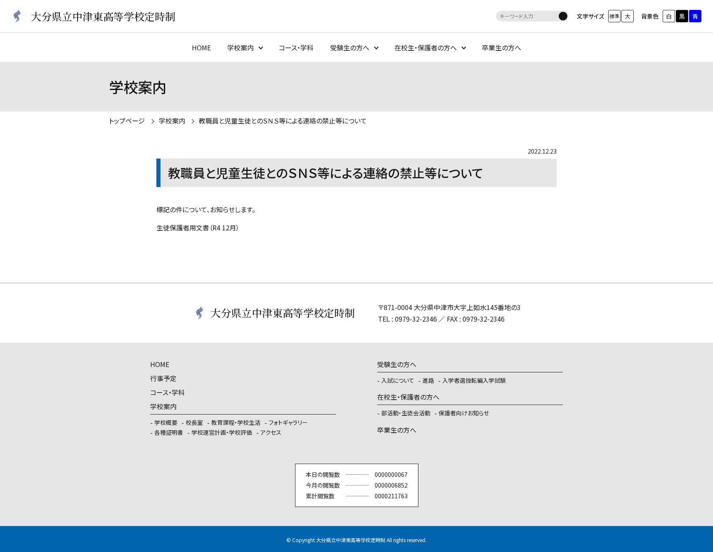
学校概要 (165, 422)
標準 (614, 15)
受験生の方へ (349, 47)
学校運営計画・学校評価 (221, 432)
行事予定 (163, 378)
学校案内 (240, 47)
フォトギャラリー (288, 422)
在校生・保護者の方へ (425, 47)
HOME (201, 47)
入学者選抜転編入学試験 (474, 380)
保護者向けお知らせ (464, 413)
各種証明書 (168, 432)
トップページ (127, 121)
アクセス (270, 432)
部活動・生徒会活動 (405, 413)
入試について (397, 380)
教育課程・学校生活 (235, 422)
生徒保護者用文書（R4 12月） (197, 227)
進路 (428, 380)
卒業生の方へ (501, 47)
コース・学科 (296, 47)
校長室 (194, 422)
